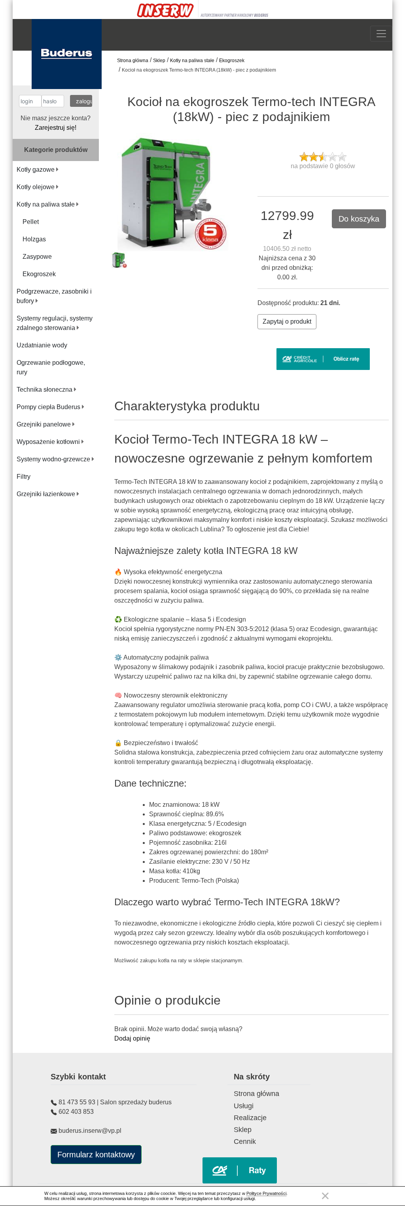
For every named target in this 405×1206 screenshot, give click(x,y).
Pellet (31, 221)
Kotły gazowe (36, 169)
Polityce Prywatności (266, 1193)
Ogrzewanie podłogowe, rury (51, 367)
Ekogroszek (231, 60)
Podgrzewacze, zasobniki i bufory (54, 296)
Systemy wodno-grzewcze (54, 459)
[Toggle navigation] (381, 34)
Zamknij (325, 1196)
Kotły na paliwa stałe (192, 60)
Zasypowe (37, 256)
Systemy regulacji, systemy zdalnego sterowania (55, 323)
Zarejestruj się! (55, 127)
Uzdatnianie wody (42, 345)
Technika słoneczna (45, 389)
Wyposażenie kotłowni (49, 441)
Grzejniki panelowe (44, 424)
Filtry (23, 476)
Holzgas (34, 239)
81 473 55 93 (77, 1102)
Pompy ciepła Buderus (49, 407)
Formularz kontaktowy (96, 1154)
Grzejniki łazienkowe (47, 494)
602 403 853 (76, 1111)
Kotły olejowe (36, 187)
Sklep (159, 60)
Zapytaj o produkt (287, 321)
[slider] (323, 156)
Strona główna (132, 60)
